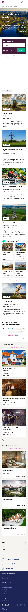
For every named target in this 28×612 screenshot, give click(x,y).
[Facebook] (17, 605)
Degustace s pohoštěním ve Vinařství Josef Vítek (14, 399)
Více (24, 339)
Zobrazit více (23, 31)
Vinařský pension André (7, 253)
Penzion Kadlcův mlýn (9, 528)
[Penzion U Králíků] (7, 266)
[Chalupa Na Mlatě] (14, 488)
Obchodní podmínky (7, 587)
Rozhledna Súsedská (9, 223)
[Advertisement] (14, 74)
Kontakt (4, 592)
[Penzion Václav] (20, 266)
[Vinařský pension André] (7, 247)
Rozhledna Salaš (8, 301)
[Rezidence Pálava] (14, 459)
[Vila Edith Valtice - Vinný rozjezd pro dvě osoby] (14, 358)
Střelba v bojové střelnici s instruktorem (11, 428)
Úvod (3, 6)
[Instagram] (21, 605)
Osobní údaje (5, 589)
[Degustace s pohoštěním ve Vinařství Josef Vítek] (14, 387)
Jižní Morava (9, 6)
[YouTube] (25, 605)
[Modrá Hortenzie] (20, 247)
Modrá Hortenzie (20, 252)
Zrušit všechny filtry (8, 50)
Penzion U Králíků (7, 271)
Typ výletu (6, 57)
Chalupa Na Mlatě (8, 499)
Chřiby (16, 335)
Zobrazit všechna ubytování (13, 280)
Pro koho (19, 57)
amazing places (14, 324)
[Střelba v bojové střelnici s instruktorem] (14, 417)
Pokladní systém (6, 600)
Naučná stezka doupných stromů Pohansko (13, 150)
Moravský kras (20, 332)
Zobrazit (21, 50)
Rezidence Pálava (8, 470)
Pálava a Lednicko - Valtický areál (16, 329)
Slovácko (16, 6)
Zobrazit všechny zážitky (17, 347)
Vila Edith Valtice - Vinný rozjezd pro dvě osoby (14, 369)
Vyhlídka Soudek (8, 113)
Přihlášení (4, 594)
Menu (25, 2)
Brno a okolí (11, 332)
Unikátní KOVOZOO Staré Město (13, 187)
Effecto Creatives (6, 609)
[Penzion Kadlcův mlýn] (14, 517)
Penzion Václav (19, 271)
